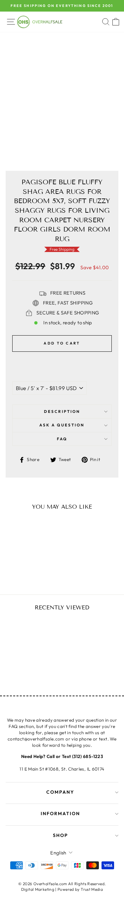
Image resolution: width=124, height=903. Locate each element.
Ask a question (62, 424)
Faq (62, 438)
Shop (60, 835)
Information (60, 813)
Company (60, 792)
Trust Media (92, 889)
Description (62, 411)
